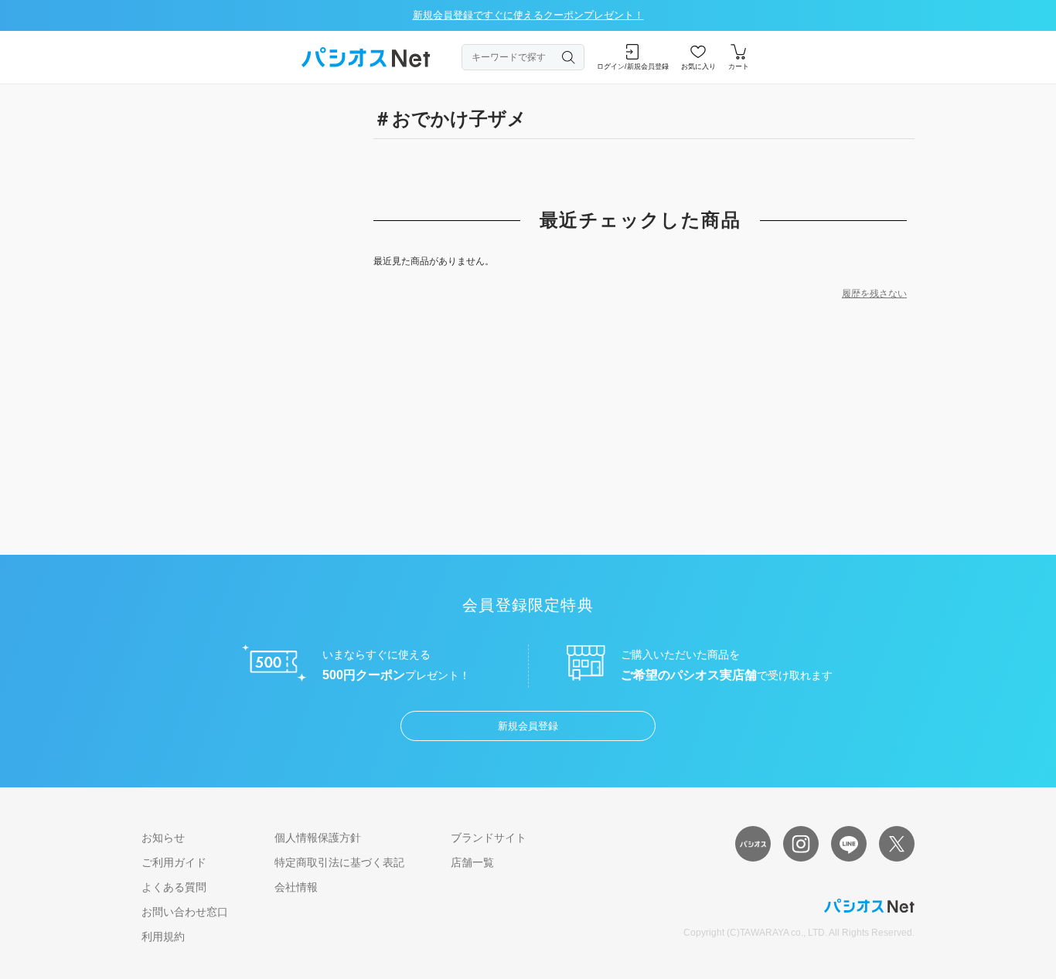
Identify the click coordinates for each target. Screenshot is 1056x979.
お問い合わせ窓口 (184, 912)
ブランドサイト (488, 837)
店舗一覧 (472, 862)
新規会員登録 (528, 726)
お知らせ (163, 837)
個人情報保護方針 (317, 837)
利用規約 (163, 936)
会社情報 (296, 887)
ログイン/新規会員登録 (633, 66)
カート (738, 66)
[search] (569, 57)
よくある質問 (173, 887)
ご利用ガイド (173, 862)
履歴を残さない (874, 293)
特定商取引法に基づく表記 (339, 862)
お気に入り (698, 66)
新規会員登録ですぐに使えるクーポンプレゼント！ (528, 15)
